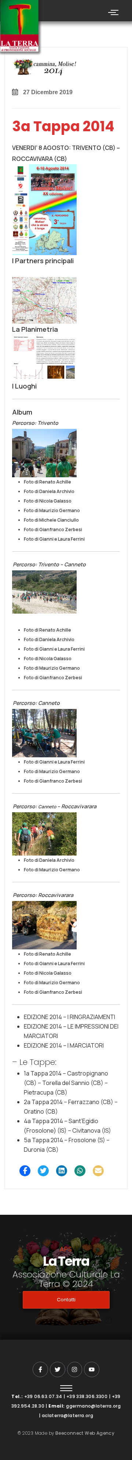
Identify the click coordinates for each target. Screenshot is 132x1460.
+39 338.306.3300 (86, 1396)
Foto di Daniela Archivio (49, 491)
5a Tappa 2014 (43, 1140)
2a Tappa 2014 (43, 1102)
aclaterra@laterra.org (67, 1415)
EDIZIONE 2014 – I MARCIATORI (64, 1045)
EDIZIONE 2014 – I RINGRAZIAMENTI (69, 1017)
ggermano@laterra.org (93, 1406)
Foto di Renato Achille (47, 482)
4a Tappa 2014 (43, 1121)
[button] (24, 1170)
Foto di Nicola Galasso (48, 501)
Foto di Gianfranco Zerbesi (53, 529)
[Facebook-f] (40, 1369)
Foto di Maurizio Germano (52, 510)
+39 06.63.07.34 (43, 1396)
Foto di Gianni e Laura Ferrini (54, 539)
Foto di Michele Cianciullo (51, 520)
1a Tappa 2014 (43, 1073)
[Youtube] (91, 1369)
